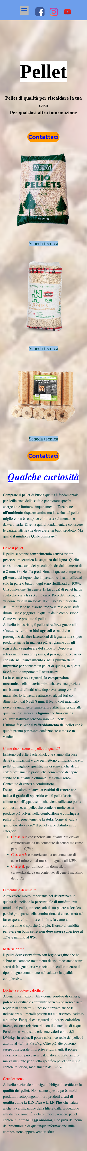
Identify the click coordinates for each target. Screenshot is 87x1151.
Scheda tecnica (43, 243)
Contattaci (43, 137)
